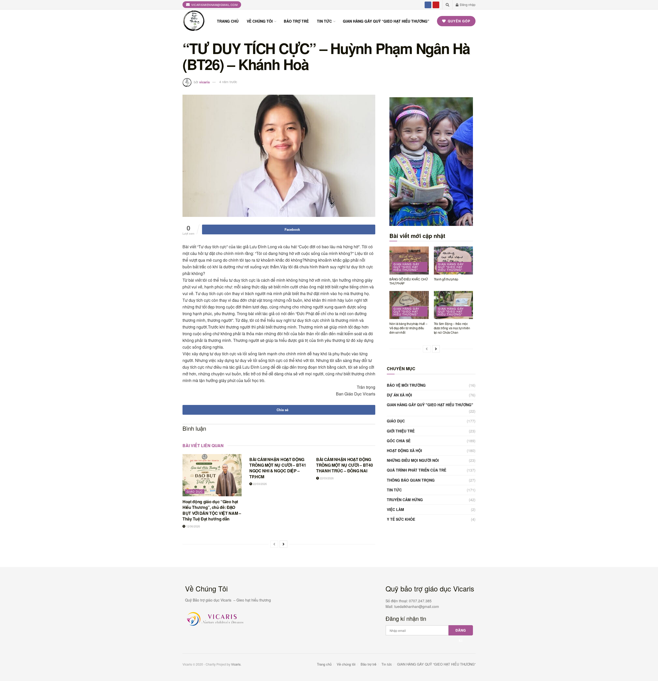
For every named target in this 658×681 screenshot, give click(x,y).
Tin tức (324, 21)
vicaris (204, 81)
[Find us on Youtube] (436, 4)
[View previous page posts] (274, 544)
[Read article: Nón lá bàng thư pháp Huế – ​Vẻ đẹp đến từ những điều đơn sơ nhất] (409, 305)
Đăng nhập (467, 4)
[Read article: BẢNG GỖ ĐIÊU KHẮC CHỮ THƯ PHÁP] (409, 260)
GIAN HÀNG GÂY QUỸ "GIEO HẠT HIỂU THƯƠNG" (406, 267)
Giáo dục (195, 491)
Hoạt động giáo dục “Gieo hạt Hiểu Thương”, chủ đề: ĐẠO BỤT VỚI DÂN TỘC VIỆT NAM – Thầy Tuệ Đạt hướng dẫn (211, 510)
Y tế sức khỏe (401, 519)
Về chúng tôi (260, 21)
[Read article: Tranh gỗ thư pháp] (453, 260)
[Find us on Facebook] (428, 4)
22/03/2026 (259, 484)
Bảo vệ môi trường (406, 385)
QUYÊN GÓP (458, 21)
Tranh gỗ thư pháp (446, 279)
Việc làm (395, 509)
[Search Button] (447, 4)
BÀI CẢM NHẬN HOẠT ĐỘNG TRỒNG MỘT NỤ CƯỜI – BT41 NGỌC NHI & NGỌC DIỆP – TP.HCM (277, 468)
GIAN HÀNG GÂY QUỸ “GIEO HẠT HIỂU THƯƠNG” (386, 21)
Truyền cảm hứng (405, 499)
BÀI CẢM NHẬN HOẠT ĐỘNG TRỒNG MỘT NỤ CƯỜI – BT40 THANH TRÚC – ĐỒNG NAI (344, 465)
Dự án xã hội (399, 394)
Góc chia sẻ (398, 440)
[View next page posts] (283, 544)
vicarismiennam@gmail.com (214, 5)
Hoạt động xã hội (404, 450)
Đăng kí (460, 631)
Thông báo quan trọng (411, 480)
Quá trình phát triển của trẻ (416, 470)
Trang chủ (228, 21)
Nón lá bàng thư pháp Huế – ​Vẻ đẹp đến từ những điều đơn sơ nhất (408, 327)
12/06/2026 (192, 526)
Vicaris (236, 664)
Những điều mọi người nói (413, 460)
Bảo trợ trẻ (296, 21)
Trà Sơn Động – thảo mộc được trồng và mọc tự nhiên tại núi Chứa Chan (452, 327)
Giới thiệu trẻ (401, 431)
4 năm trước (228, 81)
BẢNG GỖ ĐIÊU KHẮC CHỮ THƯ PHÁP (408, 281)
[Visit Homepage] (194, 21)
